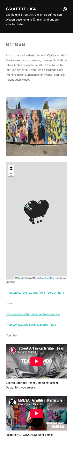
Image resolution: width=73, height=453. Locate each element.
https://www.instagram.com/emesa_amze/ (33, 314)
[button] (11, 167)
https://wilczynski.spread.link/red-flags (31, 324)
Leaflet (21, 278)
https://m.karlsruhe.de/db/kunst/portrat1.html (35, 292)
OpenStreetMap (46, 278)
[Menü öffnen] (53, 9)
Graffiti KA (21, 8)
